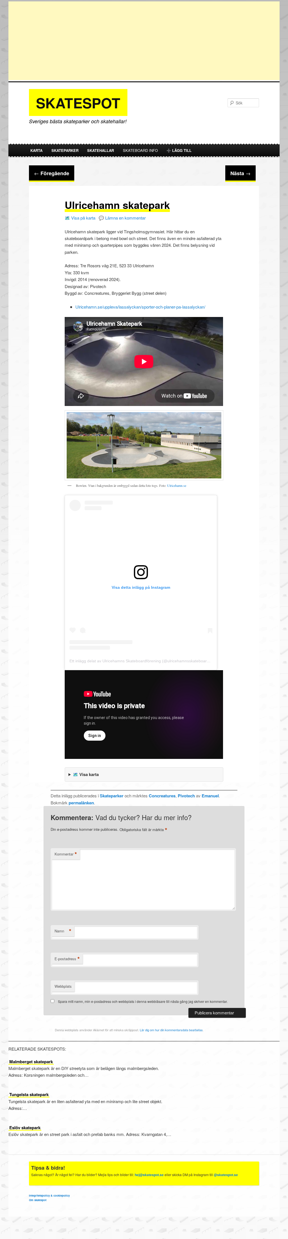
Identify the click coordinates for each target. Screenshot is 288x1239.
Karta (36, 150)
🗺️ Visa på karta (80, 218)
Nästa (240, 173)
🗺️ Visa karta (86, 774)
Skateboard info (140, 150)
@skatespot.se (226, 1174)
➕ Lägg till (179, 150)
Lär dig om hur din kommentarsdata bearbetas (171, 1030)
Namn (63, 931)
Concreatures (162, 796)
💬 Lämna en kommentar (122, 218)
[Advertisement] (144, 40)
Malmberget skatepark (31, 1061)
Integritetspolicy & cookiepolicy (49, 1195)
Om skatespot (37, 1200)
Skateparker (64, 150)
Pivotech (186, 796)
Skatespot (78, 103)
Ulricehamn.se (176, 485)
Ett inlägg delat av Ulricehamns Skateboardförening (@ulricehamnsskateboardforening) (147, 661)
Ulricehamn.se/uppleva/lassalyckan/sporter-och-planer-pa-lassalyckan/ (140, 307)
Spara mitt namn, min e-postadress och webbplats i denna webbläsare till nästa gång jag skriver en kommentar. (143, 1001)
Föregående (51, 173)
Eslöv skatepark (24, 1127)
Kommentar (66, 854)
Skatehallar (100, 150)
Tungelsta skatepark (29, 1094)
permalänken (81, 803)
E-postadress (67, 958)
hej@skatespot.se (149, 1174)
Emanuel (210, 796)
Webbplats (63, 986)
